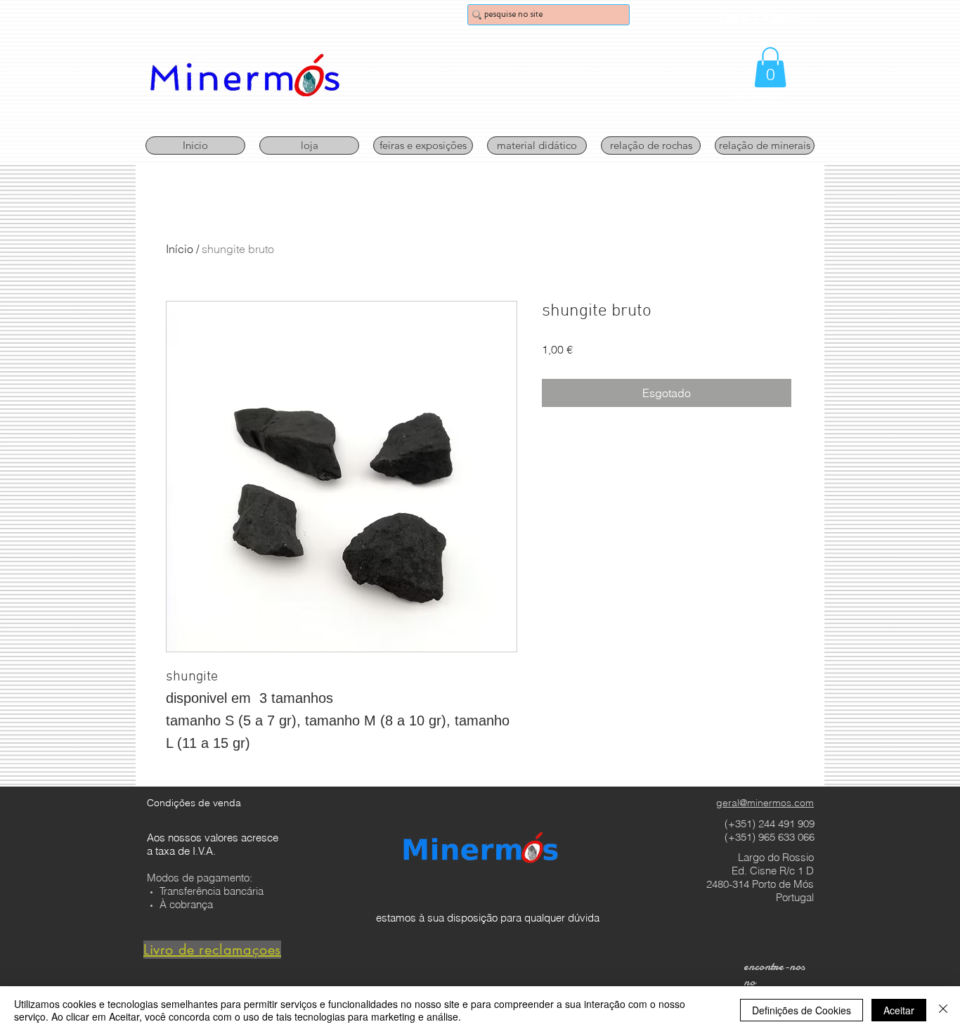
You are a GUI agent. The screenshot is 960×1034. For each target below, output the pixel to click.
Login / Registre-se (767, 16)
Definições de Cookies (801, 1010)
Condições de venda (194, 802)
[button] (770, 67)
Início (179, 249)
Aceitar (898, 1010)
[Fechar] (943, 1010)
